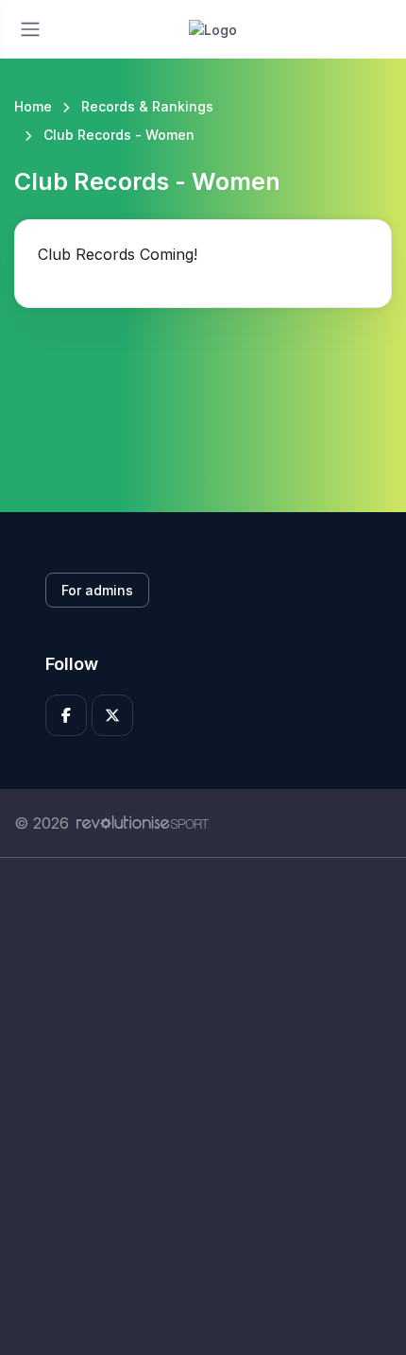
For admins (97, 590)
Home (33, 106)
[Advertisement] (203, 1106)
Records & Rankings (147, 106)
